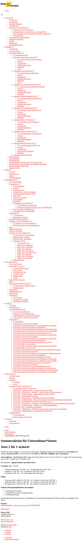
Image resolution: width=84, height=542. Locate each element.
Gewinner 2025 (18, 274)
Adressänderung (18, 288)
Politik (7, 170)
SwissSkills (16, 201)
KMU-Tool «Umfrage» (24, 258)
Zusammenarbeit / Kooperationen (24, 211)
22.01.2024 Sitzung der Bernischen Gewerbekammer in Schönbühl (35, 361)
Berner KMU (12, 525)
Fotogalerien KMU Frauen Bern (19, 386)
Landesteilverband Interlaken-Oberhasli (26, 84)
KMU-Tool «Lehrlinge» (25, 247)
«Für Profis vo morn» (20, 197)
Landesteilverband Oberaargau (23, 120)
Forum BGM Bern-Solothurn (18, 219)
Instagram (8, 530)
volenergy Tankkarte (15, 231)
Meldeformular (18, 276)
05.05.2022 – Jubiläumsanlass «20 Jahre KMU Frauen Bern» (33, 411)
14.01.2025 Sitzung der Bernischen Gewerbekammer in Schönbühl (35, 346)
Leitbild (11, 41)
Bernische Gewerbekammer (18, 28)
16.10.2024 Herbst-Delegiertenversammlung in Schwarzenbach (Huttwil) (37, 349)
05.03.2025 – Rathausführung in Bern (25, 396)
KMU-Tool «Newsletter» (25, 256)
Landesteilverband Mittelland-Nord (24, 96)
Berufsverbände (14, 157)
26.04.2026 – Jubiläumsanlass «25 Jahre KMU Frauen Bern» (33, 390)
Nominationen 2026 (19, 272)
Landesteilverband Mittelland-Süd (24, 108)
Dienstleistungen (10, 180)
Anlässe (11, 380)
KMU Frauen (9, 374)
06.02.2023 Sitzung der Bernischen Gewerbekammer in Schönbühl (35, 372)
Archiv (15, 278)
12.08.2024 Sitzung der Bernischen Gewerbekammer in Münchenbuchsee (37, 353)
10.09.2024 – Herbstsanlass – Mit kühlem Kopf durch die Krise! (34, 398)
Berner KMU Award (15, 266)
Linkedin (8, 534)
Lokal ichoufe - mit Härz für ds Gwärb (25, 317)
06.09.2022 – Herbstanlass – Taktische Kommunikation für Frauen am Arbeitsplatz (40, 409)
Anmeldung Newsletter (20, 299)
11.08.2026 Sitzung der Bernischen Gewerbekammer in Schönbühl (34, 325)
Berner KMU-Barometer (17, 280)
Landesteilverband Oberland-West (24, 131)
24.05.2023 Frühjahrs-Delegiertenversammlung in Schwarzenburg (34, 368)
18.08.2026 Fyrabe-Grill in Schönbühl (25, 324)
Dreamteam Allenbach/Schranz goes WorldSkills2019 (34, 207)
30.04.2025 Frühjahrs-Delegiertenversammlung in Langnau (32, 342)
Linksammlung (18, 199)
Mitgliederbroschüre (15, 229)
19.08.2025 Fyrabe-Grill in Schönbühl (25, 337)
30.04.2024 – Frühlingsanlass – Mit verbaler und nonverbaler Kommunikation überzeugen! (42, 400)
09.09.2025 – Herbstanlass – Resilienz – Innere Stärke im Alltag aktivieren (37, 392)
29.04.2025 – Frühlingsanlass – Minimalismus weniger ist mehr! (34, 394)
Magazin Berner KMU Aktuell (19, 283)
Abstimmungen (14, 174)
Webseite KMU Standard (21, 237)
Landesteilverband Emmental (22, 71)
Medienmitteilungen (15, 291)
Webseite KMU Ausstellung (22, 239)
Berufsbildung (13, 184)
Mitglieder (8, 47)
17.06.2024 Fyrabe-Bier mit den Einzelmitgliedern (29, 355)
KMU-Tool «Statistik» (24, 254)
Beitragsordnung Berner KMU (19, 166)
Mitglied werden (14, 168)
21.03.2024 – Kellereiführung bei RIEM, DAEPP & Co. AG (32, 401)
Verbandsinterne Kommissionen (19, 37)
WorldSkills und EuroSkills (22, 203)
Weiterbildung (13, 413)
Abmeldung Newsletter (20, 301)
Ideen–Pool (16, 196)
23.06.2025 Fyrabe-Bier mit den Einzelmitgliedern (29, 340)
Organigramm (13, 22)
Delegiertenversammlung (25, 151)
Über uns (8, 18)
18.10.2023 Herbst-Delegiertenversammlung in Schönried (32, 362)
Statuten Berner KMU (16, 39)
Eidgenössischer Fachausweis (22, 417)
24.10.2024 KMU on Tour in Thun (24, 348)
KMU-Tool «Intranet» (24, 249)
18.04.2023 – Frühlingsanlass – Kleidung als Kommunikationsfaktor (35, 405)
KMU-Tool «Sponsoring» (25, 251)
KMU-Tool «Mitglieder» (25, 245)
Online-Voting (17, 270)
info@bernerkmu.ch (7, 521)
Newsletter (12, 295)
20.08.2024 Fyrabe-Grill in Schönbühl (25, 351)
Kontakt (7, 419)
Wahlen (11, 176)
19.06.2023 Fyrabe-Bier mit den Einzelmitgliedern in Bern (32, 366)
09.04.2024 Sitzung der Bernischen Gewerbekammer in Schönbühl (35, 359)
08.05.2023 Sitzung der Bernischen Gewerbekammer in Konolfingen (35, 370)
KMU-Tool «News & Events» (27, 252)
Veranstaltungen (14, 307)
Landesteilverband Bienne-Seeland (24, 57)
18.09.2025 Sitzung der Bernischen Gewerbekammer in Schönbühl (35, 335)
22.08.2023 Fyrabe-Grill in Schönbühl (25, 364)
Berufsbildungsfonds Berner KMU (24, 194)
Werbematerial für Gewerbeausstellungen (26, 225)
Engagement (13, 43)
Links (19, 69)
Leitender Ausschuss (15, 24)
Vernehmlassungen (15, 178)
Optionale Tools (18, 241)
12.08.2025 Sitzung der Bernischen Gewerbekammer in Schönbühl (35, 338)
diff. (10, 527)
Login (7, 11)
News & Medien (10, 262)
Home (7, 430)
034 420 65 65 (8, 519)
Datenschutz (13, 213)
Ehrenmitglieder (18, 35)
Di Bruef (16, 188)
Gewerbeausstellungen (16, 309)
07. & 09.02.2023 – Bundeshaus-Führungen (27, 407)
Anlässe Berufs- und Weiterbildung (24, 192)
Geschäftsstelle (14, 26)
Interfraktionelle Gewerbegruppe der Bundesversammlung (32, 34)
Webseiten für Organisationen (18, 233)
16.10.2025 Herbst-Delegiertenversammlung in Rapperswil (32, 333)
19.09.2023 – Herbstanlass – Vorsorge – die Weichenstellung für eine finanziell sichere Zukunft (44, 403)
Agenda (7, 303)
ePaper (11, 281)
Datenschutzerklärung (12, 539)
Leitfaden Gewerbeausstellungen (19, 221)
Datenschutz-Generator (20, 217)
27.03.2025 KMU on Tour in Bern (24, 344)
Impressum (8, 537)
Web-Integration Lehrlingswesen (23, 209)
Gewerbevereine (14, 51)
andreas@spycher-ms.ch (21, 505)
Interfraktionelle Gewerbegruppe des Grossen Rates (30, 32)
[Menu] (1, 14)
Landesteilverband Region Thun (23, 143)
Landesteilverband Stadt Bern (22, 155)
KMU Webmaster (19, 260)
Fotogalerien (13, 319)
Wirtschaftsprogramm (16, 45)
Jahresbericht (13, 290)
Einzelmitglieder (14, 158)
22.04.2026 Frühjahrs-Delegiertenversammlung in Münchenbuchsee (35, 329)
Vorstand (20, 61)
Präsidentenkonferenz (24, 65)
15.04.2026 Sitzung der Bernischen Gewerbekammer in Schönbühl (35, 331)
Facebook (8, 532)
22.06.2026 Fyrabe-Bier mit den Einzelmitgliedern (29, 327)
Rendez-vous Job (18, 190)
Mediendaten (13, 293)
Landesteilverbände (15, 53)
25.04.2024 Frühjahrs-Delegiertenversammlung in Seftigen (32, 357)
